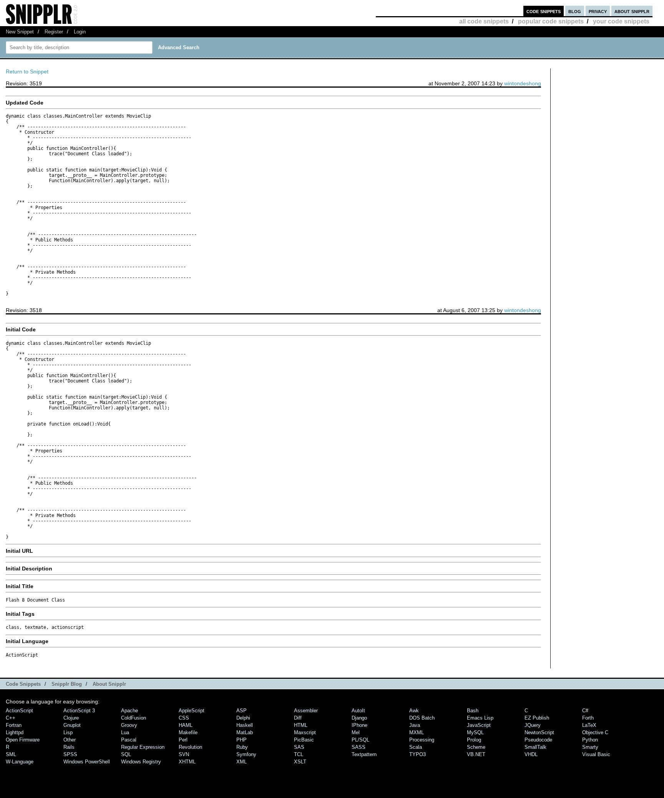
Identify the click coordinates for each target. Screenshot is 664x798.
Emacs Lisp (480, 718)
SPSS (70, 754)
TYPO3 (417, 754)
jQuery (533, 725)
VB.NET (476, 754)
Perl (183, 740)
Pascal (128, 740)
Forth (588, 718)
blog (574, 11)
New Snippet (20, 32)
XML (241, 762)
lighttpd (14, 732)
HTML (300, 725)
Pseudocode (538, 740)
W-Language (19, 762)
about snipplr (631, 11)
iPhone (359, 725)
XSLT (300, 762)
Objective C (595, 732)
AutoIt (358, 710)
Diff (298, 718)
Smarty (590, 747)
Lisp (68, 732)
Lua (125, 732)
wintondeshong (522, 83)
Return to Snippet (27, 71)
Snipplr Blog (66, 684)
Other (69, 740)
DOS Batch (422, 718)
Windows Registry (141, 762)
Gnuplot (72, 725)
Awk (414, 710)
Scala (415, 747)
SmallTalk (535, 747)
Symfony (246, 754)
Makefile (188, 732)
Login (80, 32)
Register (54, 32)
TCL (298, 754)
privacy (598, 11)
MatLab (244, 732)
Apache (129, 710)
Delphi (243, 718)
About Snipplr (109, 684)
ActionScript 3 (79, 710)
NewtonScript (539, 732)
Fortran (14, 725)
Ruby (242, 747)
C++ (10, 718)
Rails (69, 747)
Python (590, 740)
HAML (186, 725)
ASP (241, 710)
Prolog (474, 740)
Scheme (476, 747)
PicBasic (304, 740)
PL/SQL (360, 740)
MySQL (475, 732)
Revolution (190, 747)
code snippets (543, 11)
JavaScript (479, 725)
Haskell (244, 725)
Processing (421, 740)
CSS (184, 718)
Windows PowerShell (86, 762)
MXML (416, 732)
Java (414, 725)
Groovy (129, 725)
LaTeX (589, 725)
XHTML (187, 762)
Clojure (71, 718)
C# (585, 710)
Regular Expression (142, 747)
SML (11, 754)
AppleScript (191, 710)
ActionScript (19, 710)
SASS (358, 747)
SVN (184, 754)
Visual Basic (596, 754)
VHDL (531, 754)
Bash (472, 710)
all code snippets (484, 21)
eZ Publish (537, 718)
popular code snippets (551, 21)
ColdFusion (133, 718)
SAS (299, 747)
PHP (241, 740)
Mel (356, 732)
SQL (126, 754)
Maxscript (305, 732)
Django (359, 718)
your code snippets (621, 21)
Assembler (306, 710)
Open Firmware (23, 740)
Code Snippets (23, 684)
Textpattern (364, 754)
